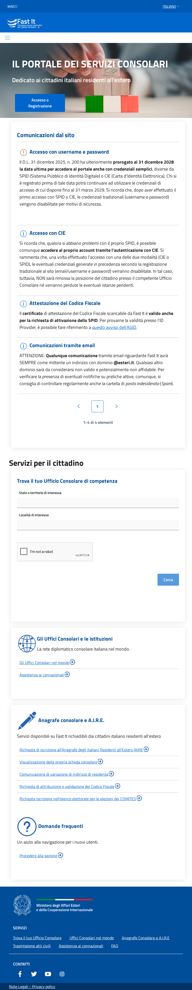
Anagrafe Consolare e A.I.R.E (146, 938)
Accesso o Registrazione (40, 103)
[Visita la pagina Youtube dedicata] (48, 974)
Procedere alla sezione (38, 856)
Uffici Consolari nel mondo (92, 938)
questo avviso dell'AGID (114, 327)
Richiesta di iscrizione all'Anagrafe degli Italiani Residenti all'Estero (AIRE (81, 750)
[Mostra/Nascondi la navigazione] (7, 37)
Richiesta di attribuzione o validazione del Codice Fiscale (67, 786)
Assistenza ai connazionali (42, 675)
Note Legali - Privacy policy (32, 987)
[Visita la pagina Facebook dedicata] (20, 974)
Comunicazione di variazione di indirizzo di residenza (64, 774)
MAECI (12, 6)
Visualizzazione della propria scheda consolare (58, 762)
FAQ (114, 946)
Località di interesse (34, 514)
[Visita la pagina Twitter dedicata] (34, 974)
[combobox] (98, 503)
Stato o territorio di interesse (40, 492)
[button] (171, 6)
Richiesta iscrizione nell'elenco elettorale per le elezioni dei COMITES (78, 799)
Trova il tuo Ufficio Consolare (37, 938)
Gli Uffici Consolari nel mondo (44, 663)
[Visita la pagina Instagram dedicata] (62, 974)
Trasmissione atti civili (32, 946)
